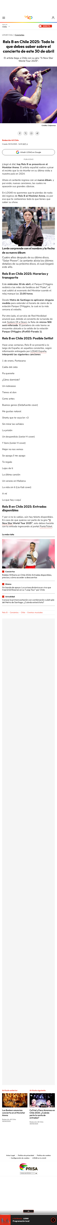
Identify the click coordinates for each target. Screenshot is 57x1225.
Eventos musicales (35, 612)
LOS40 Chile (28, 17)
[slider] (28, 1214)
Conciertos (19, 35)
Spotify (39, 1133)
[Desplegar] (28, 1211)
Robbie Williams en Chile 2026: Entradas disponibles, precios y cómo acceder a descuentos (27, 576)
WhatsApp (31, 133)
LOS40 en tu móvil (39, 1158)
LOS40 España (38, 351)
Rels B (4, 612)
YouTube (23, 1133)
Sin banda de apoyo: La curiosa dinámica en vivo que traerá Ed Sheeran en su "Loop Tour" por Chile (26, 588)
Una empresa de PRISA (28, 1167)
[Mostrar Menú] (3, 17)
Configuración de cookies (20, 1158)
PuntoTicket (46, 526)
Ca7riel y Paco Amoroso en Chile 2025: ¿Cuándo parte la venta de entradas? (42, 1114)
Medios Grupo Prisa (28, 1173)
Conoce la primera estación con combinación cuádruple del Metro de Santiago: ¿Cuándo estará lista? (28, 600)
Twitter (25, 133)
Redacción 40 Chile (10, 140)
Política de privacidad (26, 1155)
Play (53, 1220)
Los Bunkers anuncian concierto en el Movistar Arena (13, 1113)
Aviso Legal (10, 1155)
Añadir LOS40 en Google (30, 152)
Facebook (19, 133)
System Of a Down (17, 322)
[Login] (53, 17)
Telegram (37, 133)
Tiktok (12, 1133)
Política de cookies (44, 1155)
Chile (4, 27)
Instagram (18, 1133)
